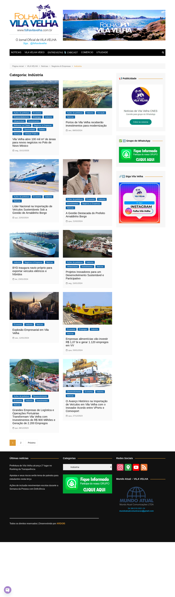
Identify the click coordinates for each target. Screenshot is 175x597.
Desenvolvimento (40, 396)
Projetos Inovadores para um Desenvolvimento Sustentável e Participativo (85, 275)
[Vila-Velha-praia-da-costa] (114, 25)
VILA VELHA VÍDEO (34, 52)
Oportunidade (29, 129)
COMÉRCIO (87, 52)
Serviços (17, 134)
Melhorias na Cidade (22, 125)
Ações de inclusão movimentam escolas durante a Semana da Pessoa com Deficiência (34, 487)
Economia (37, 113)
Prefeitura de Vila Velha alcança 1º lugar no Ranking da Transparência (31, 467)
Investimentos (34, 121)
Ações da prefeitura (21, 113)
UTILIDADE (102, 52)
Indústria (48, 117)
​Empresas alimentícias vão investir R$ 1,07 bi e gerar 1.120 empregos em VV (87, 342)
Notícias (17, 129)
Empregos (37, 117)
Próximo (31, 443)
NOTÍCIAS (16, 52)
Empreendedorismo (21, 117)
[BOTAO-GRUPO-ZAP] (87, 484)
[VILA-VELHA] (141, 105)
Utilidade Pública (31, 134)
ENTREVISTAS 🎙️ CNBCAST (63, 52)
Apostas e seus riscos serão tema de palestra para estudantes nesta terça (34, 477)
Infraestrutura (19, 121)
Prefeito (42, 129)
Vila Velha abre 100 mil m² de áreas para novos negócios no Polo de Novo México (34, 142)
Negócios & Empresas (43, 125)
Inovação (101, 113)
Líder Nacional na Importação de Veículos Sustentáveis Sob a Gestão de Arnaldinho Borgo (32, 209)
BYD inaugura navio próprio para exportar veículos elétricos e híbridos (32, 271)
